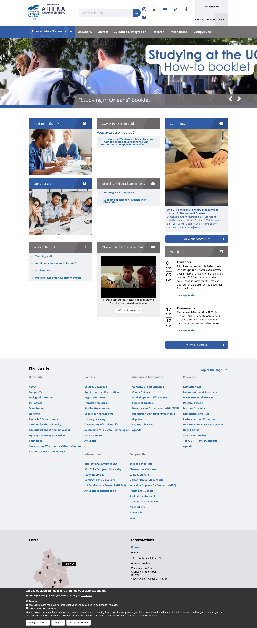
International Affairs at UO (100, 463)
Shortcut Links (203, 19)
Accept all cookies (78, 622)
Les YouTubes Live (143, 424)
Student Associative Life (143, 501)
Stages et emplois (143, 402)
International (179, 32)
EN (221, 19)
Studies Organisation (97, 408)
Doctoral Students (194, 408)
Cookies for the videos (42, 608)
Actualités (90, 440)
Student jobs (43, 270)
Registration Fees (94, 397)
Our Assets (35, 402)
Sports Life (135, 512)
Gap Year (137, 419)
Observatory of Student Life (101, 424)
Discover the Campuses (143, 469)
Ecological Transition (41, 397)
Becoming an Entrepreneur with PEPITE (156, 408)
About (32, 386)
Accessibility (212, 6)
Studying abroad (94, 474)
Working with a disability (118, 192)
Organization (36, 408)
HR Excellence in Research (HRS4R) (203, 424)
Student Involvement (142, 496)
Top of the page (211, 370)
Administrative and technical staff (55, 263)
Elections (34, 413)
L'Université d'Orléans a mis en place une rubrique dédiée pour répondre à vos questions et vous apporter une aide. (126, 142)
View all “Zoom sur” (197, 239)
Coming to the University (99, 479)
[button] (231, 99)
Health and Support (141, 490)
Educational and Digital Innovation (50, 430)
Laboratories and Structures (200, 392)
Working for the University (45, 424)
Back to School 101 (140, 463)
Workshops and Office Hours (149, 397)
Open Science (191, 430)
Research (158, 32)
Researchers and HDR (196, 413)
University (85, 32)
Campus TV (35, 392)
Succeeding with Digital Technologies (106, 430)
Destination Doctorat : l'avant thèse (153, 413)
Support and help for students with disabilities (124, 201)
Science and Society (195, 435)
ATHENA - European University (102, 469)
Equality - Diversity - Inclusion (47, 435)
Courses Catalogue (95, 386)
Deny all (58, 622)
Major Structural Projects (198, 397)
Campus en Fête (139, 474)
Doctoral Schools (193, 402)
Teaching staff (43, 256)
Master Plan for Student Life (146, 479)
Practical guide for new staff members (58, 277)
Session (33, 601)
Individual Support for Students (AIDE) (152, 485)
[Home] (33, 10)
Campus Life (202, 32)
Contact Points (93, 435)
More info (86, 595)
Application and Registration (101, 392)
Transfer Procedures (96, 402)
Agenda (136, 430)
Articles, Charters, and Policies (47, 451)
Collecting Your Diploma (98, 413)
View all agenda (196, 345)
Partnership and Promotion (199, 419)
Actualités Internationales (100, 490)
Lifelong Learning (94, 419)
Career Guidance (142, 392)
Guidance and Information (148, 386)
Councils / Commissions (43, 419)
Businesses (35, 440)
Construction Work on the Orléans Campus (55, 446)
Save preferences (38, 622)
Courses (102, 32)
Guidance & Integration (130, 32)
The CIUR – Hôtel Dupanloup (200, 440)
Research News (192, 386)
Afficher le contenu (128, 310)
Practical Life (137, 507)
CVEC (132, 517)
